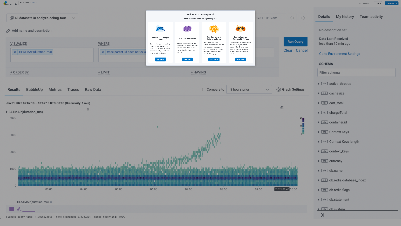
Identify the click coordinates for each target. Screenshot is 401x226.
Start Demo (160, 59)
